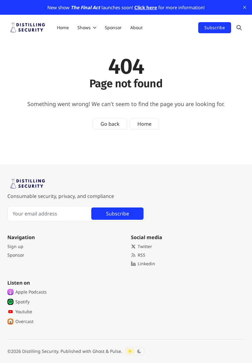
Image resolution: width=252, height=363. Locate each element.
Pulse (115, 351)
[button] (82, 28)
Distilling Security (40, 351)
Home (144, 123)
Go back (110, 123)
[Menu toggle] (94, 27)
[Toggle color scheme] (134, 351)
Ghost (98, 351)
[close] (245, 7)
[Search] (239, 27)
